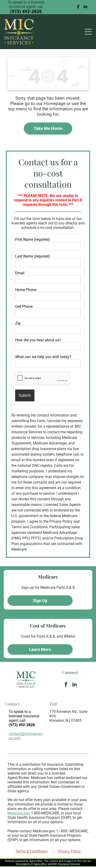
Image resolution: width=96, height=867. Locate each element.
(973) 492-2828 (26, 11)
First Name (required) (32, 239)
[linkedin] (85, 7)
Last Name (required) (32, 256)
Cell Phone (24, 306)
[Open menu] (88, 31)
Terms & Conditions (31, 851)
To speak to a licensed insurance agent (24, 716)
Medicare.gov (18, 813)
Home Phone (25, 290)
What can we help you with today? (43, 357)
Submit (25, 395)
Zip (18, 323)
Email (19, 273)
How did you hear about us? (38, 340)
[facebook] (78, 7)
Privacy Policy (69, 851)
